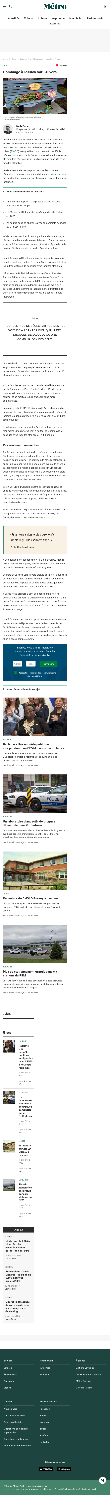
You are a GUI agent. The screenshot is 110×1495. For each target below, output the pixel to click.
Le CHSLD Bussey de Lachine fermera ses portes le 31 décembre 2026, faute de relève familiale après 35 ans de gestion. (32, 907)
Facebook (45, 1408)
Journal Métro (10, 1258)
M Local (28, 18)
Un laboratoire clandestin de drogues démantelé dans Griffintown (29, 823)
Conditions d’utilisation (16, 1439)
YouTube (44, 1435)
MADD (14, 151)
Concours (9, 1381)
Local (14, 58)
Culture (42, 18)
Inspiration (58, 18)
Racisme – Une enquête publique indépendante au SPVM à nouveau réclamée (34, 746)
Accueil (6, 58)
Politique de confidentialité (17, 1445)
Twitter (43, 1415)
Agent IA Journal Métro (29, 765)
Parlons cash (95, 18)
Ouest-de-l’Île (25, 58)
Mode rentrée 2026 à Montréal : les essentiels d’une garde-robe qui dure (17, 1245)
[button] (4, 6)
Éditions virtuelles (85, 1367)
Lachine (6, 893)
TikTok (43, 1428)
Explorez (55, 23)
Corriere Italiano (84, 1387)
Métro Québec (83, 1381)
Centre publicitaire (13, 1422)
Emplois (8, 1367)
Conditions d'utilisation (78, 1489)
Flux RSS (44, 1374)
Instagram (45, 1422)
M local (7, 1032)
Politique (7, 739)
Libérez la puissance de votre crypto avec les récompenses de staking (17, 1306)
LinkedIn (44, 1442)
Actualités (13, 18)
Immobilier (75, 18)
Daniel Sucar (22, 126)
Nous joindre (10, 1408)
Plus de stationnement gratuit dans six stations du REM (30, 973)
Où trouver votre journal (88, 1374)
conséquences (58, 174)
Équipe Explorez (11, 1319)
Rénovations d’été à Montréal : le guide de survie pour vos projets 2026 (18, 1276)
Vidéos (7, 1387)
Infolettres (45, 1367)
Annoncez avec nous (14, 1415)
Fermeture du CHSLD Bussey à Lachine (30, 898)
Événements (10, 1374)
